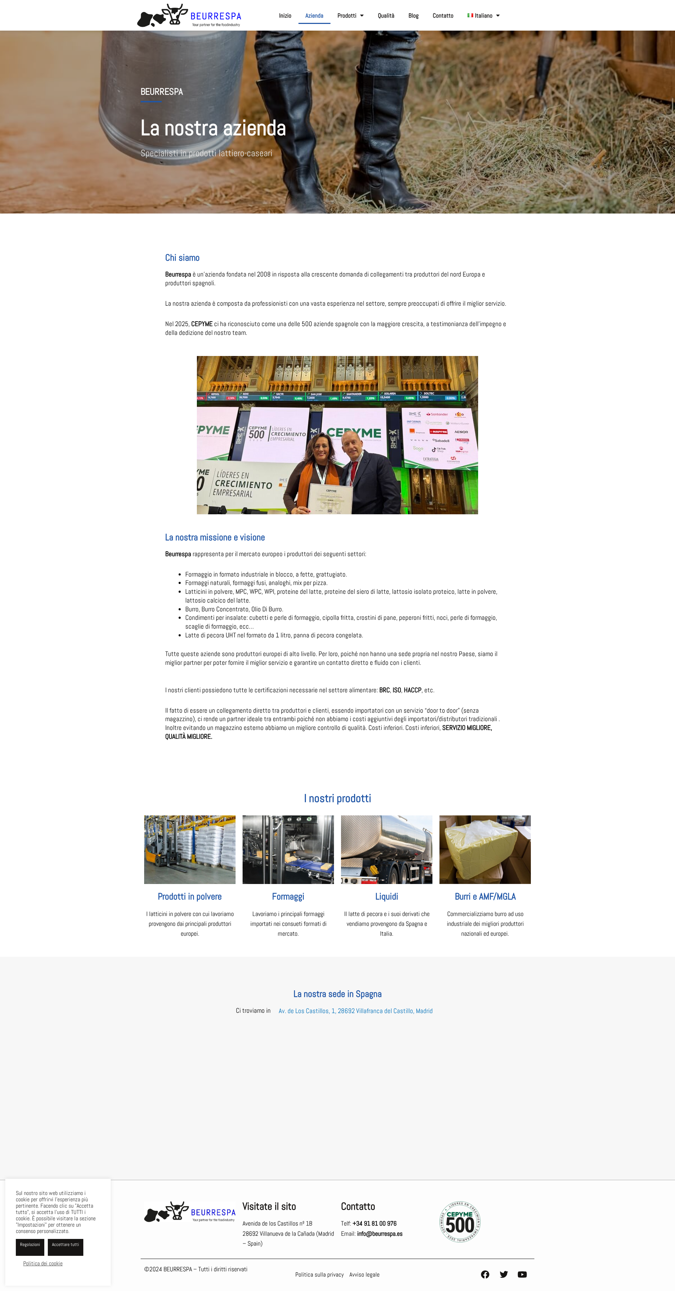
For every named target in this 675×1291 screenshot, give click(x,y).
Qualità (386, 15)
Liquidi (386, 896)
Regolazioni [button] (30, 1244)
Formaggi (288, 896)
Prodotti (347, 15)
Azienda (314, 15)
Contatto (443, 15)
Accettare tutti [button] (65, 1244)
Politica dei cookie (43, 1263)
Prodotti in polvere (190, 896)
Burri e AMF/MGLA (485, 896)
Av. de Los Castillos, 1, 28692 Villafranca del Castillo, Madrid (356, 1010)
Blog (414, 15)
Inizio (285, 15)
